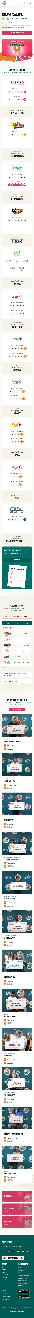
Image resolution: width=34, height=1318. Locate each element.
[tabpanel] (17, 651)
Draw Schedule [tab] (17, 616)
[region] (17, 643)
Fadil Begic (8, 1055)
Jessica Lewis (9, 977)
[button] (17, 47)
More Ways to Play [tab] (5, 616)
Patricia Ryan (9, 1095)
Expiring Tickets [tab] (27, 616)
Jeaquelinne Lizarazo (12, 741)
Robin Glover (9, 898)
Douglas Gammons (12, 859)
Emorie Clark (9, 938)
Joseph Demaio (10, 1016)
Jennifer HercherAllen (13, 1134)
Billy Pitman (9, 820)
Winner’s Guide (17, 709)
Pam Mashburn (10, 1173)
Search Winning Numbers (17, 32)
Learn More (17, 559)
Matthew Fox (9, 781)
